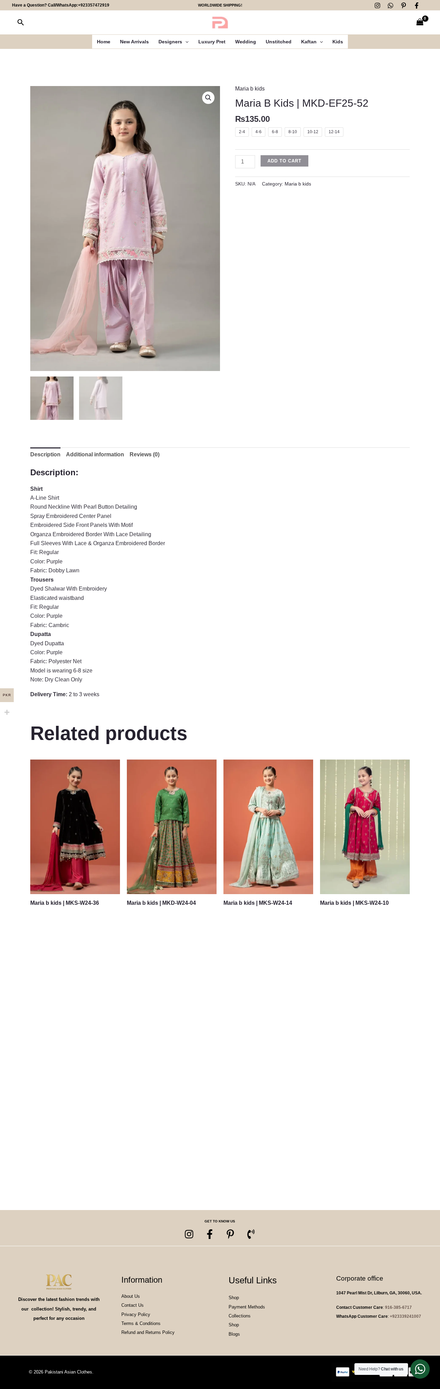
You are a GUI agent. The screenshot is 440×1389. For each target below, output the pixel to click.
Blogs (234, 1334)
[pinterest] (230, 1234)
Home (103, 41)
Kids (337, 41)
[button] (20, 23)
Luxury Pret (212, 41)
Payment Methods (247, 1307)
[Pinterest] (403, 5)
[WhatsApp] (390, 5)
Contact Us (132, 1305)
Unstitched (279, 41)
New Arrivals (134, 41)
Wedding (245, 41)
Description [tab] (45, 454)
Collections (240, 1315)
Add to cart (284, 160)
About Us (130, 1296)
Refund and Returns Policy (148, 1332)
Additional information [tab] (95, 454)
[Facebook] (417, 5)
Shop (234, 1297)
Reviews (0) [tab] (145, 454)
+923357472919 (93, 5)
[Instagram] (377, 5)
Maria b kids (250, 89)
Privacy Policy (135, 1314)
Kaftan (309, 41)
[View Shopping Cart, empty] (419, 22)
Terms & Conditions (141, 1323)
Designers (170, 41)
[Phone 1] (251, 1234)
